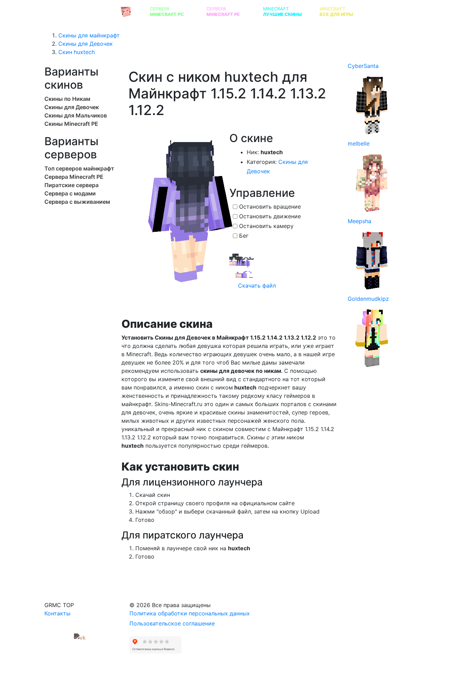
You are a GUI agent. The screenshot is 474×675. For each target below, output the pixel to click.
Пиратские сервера (71, 185)
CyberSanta (363, 65)
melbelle (359, 143)
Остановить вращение (270, 206)
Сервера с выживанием (77, 201)
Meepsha (359, 221)
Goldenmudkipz (368, 298)
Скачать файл (256, 285)
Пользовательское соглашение (172, 623)
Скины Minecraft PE (71, 123)
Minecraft (282, 11)
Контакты (57, 613)
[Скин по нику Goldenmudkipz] (372, 337)
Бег (243, 235)
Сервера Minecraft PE (73, 176)
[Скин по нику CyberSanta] (372, 104)
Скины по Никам (67, 98)
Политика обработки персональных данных (189, 613)
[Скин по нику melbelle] (372, 182)
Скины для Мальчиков (75, 115)
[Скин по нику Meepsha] (372, 260)
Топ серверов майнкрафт (79, 168)
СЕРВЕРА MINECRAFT (82, 11)
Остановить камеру (266, 225)
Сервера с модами (70, 193)
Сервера (167, 11)
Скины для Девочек (71, 107)
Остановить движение (270, 216)
